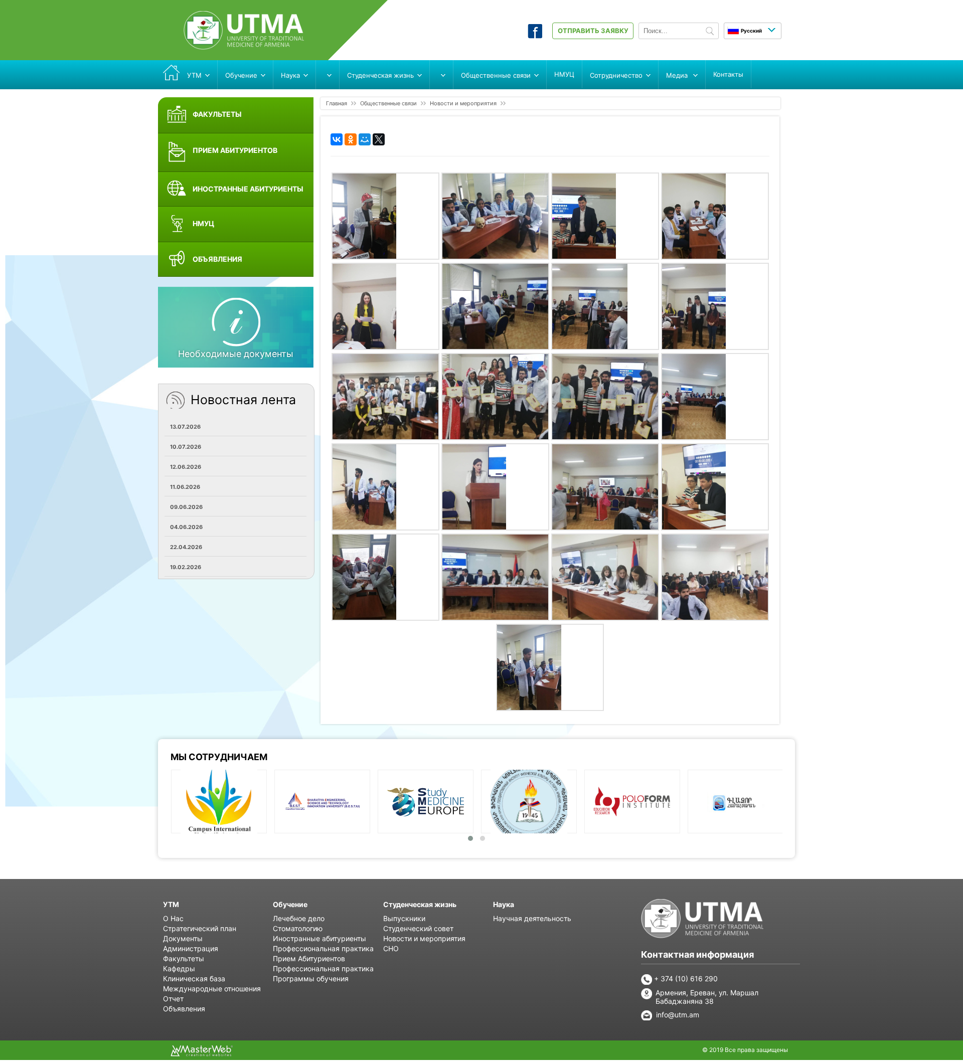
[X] (379, 139)
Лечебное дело (299, 918)
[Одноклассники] (351, 139)
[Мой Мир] (365, 139)
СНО (391, 948)
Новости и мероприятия (463, 103)
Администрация (190, 948)
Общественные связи (388, 103)
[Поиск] (710, 31)
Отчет (173, 998)
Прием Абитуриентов (309, 958)
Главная (336, 103)
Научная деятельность (532, 918)
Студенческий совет (418, 928)
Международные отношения (212, 988)
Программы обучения (311, 978)
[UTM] (244, 47)
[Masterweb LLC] (202, 1053)
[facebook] (535, 36)
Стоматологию (298, 928)
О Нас (173, 918)
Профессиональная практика (323, 948)
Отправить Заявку (593, 31)
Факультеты (183, 958)
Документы (183, 938)
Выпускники (404, 918)
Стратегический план (199, 928)
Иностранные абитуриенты (319, 938)
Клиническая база (194, 978)
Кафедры (179, 968)
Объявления (184, 1008)
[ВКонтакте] (337, 139)
